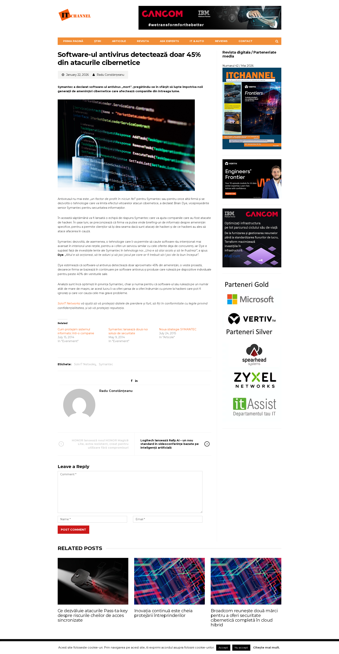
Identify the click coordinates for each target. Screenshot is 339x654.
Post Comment (73, 529)
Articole (119, 41)
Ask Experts (169, 41)
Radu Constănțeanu (110, 75)
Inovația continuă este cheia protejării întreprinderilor (163, 613)
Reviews (221, 41)
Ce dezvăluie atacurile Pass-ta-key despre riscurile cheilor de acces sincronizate (93, 615)
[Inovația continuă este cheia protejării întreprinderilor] (169, 581)
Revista (143, 41)
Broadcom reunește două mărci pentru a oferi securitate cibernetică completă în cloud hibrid (244, 618)
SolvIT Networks (69, 303)
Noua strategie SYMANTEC (177, 329)
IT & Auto (197, 41)
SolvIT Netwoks (85, 364)
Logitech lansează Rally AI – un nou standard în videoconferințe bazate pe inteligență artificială (169, 444)
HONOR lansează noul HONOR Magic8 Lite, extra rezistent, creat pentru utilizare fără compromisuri (100, 444)
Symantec (106, 364)
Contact (245, 41)
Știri (97, 41)
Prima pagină (73, 41)
